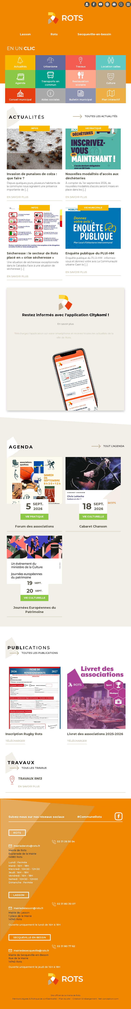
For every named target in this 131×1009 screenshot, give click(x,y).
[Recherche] (121, 4)
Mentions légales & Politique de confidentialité (34, 998)
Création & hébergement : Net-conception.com (95, 998)
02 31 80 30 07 (66, 903)
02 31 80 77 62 (66, 946)
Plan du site (64, 998)
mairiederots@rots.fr (27, 845)
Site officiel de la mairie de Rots (65, 995)
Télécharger (15, 740)
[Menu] (128, 4)
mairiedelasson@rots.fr (28, 908)
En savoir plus (65, 323)
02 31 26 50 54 (66, 841)
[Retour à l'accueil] (65, 23)
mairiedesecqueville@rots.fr (31, 950)
